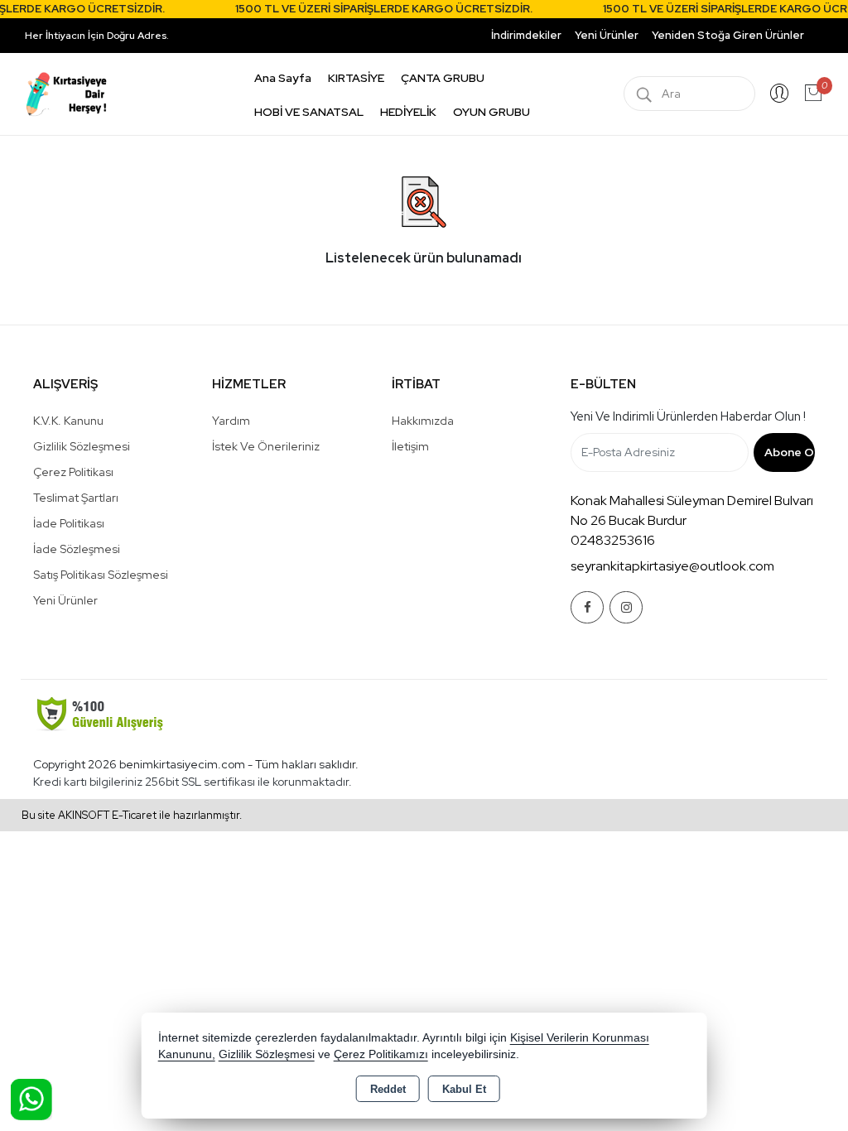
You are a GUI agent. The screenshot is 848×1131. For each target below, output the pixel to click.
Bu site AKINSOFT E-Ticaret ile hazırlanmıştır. (132, 815)
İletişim (410, 446)
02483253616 (613, 540)
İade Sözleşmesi (76, 548)
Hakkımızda (423, 420)
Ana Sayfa (282, 77)
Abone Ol (789, 452)
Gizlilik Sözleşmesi (81, 446)
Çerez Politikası (73, 471)
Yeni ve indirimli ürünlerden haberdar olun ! (688, 416)
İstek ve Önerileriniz (266, 446)
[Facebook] (587, 607)
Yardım (231, 420)
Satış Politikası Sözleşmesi (100, 574)
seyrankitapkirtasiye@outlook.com (672, 566)
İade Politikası (68, 523)
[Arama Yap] (644, 93)
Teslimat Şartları (75, 497)
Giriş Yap (779, 93)
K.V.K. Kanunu (68, 420)
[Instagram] (626, 607)
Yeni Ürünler (65, 600)
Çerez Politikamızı (381, 1054)
